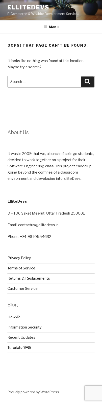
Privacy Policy (19, 258)
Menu (54, 27)
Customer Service (22, 288)
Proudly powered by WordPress (33, 392)
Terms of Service (21, 268)
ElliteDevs (28, 7)
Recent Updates (21, 337)
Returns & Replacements (28, 278)
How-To (14, 317)
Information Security (24, 327)
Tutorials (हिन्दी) (19, 347)
